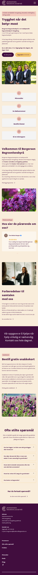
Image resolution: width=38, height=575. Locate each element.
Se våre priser (8, 54)
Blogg (3, 562)
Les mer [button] (11, 248)
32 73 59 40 (23, 54)
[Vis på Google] (6, 235)
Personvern (5, 540)
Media (3, 558)
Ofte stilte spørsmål (8, 544)
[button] (34, 3)
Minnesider (5, 555)
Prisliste (4, 547)
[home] (12, 3)
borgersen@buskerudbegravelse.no (16, 531)
